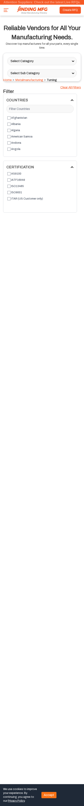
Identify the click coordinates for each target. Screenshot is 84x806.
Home (7, 80)
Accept (49, 795)
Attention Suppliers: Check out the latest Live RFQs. (42, 2)
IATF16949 (18, 179)
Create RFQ (70, 10)
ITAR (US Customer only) (27, 198)
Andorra (16, 142)
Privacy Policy (16, 800)
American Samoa (21, 136)
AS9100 (16, 173)
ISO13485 (17, 186)
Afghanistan (19, 117)
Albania (16, 124)
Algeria (15, 130)
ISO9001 (16, 192)
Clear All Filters (70, 87)
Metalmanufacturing (29, 80)
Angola (15, 149)
